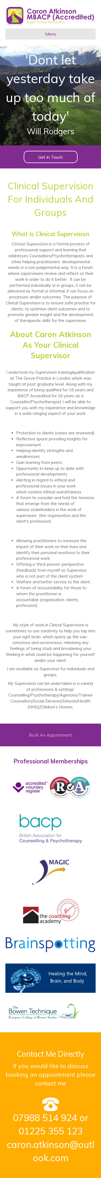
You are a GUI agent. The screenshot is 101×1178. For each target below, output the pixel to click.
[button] (51, 157)
